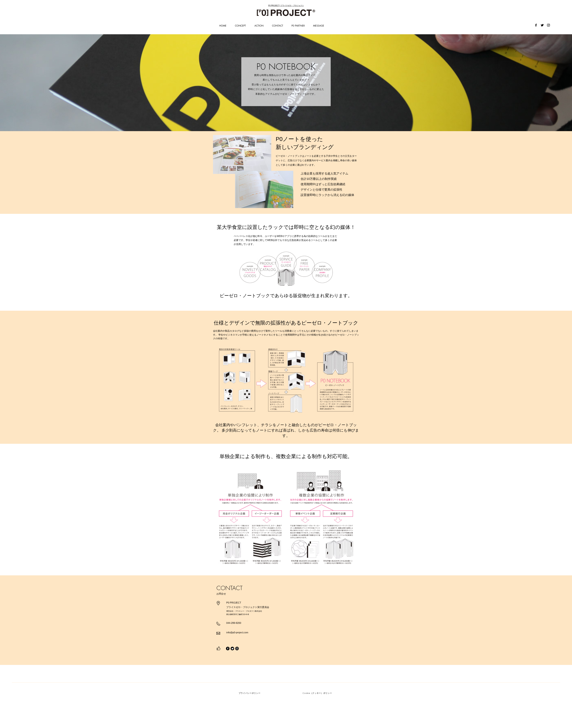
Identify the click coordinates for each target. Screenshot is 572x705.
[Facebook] (536, 25)
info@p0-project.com (237, 632)
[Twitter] (542, 25)
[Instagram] (548, 25)
